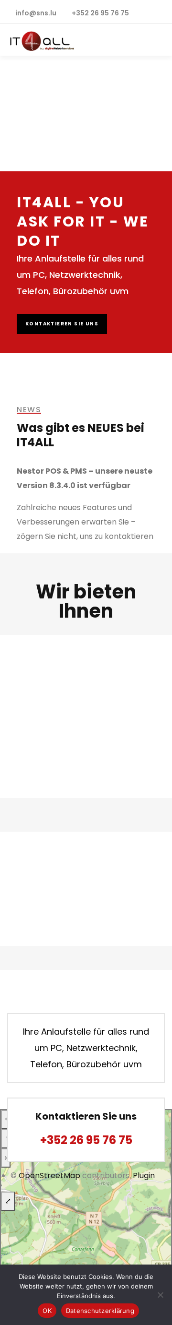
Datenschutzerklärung (100, 1310)
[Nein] (160, 1295)
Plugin (143, 1175)
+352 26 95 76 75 (86, 1140)
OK (47, 1310)
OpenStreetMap (49, 1175)
